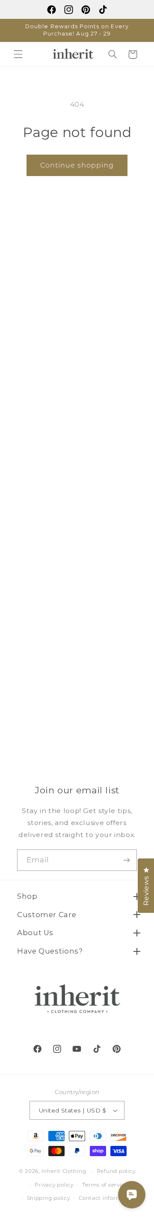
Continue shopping (77, 165)
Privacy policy (54, 1185)
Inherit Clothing (63, 1171)
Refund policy (116, 1171)
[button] (18, 54)
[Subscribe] (126, 859)
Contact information (107, 1198)
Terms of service (105, 1185)
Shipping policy (48, 1198)
